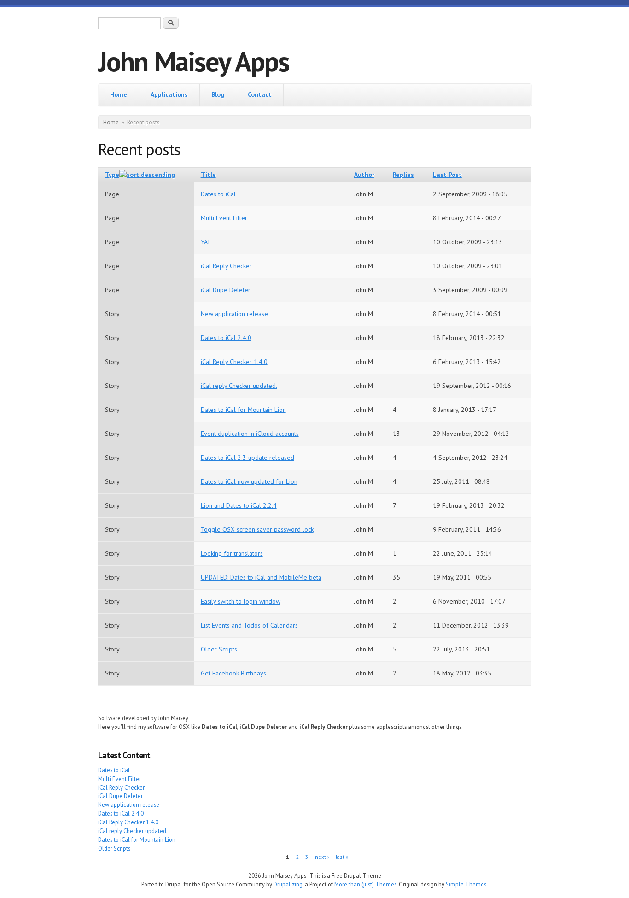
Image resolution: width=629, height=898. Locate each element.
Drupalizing (288, 884)
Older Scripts (219, 649)
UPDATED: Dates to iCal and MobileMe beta (261, 577)
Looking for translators (232, 553)
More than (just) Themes (365, 884)
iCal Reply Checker (226, 266)
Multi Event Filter (224, 218)
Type (112, 174)
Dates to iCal (218, 194)
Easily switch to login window (240, 601)
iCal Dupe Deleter (225, 290)
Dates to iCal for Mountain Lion (243, 409)
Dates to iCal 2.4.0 (226, 338)
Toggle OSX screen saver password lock (257, 529)
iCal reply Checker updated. (239, 386)
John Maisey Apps (193, 61)
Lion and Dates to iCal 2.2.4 (239, 505)
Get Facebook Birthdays (233, 673)
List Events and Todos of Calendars (249, 625)
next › (322, 856)
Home (118, 94)
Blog (217, 94)
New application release (234, 314)
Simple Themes (466, 884)
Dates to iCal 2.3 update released (247, 457)
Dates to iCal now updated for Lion (249, 481)
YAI (205, 242)
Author (364, 174)
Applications (169, 94)
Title (208, 174)
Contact (260, 94)
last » (342, 856)
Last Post (447, 174)
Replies (403, 174)
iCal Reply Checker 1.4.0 (234, 362)
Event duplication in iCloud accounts (250, 433)
